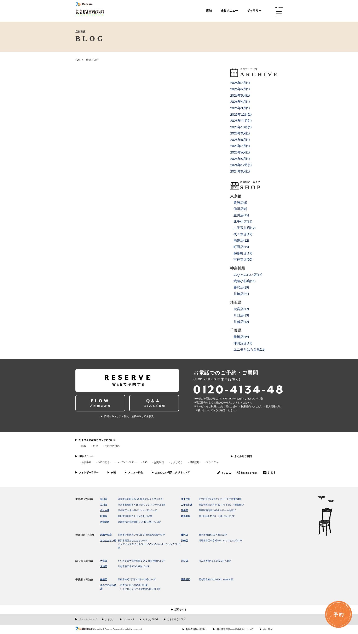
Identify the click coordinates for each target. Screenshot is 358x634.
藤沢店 (184, 535)
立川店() (241, 215)
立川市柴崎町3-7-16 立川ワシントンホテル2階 (141, 505)
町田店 (103, 516)
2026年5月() (240, 95)
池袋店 (184, 510)
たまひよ (109, 619)
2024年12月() (241, 165)
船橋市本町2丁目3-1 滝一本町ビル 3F (137, 579)
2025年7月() (240, 146)
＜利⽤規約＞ (245, 406)
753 (145, 462)
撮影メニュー (229, 10)
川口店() (241, 315)
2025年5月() (240, 159)
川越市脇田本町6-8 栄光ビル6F (133, 566)
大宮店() (241, 309)
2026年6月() (240, 89)
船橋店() (241, 337)
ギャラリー (254, 10)
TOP (77, 60)
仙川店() (240, 209)
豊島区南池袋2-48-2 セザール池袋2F (217, 510)
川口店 (184, 561)
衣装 (113, 472)
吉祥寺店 (104, 522)
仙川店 (103, 499)
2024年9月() (240, 171)
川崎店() (241, 294)
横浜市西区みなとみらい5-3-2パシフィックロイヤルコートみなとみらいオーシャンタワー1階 (149, 544)
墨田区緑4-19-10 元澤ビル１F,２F (217, 516)
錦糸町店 (185, 516)
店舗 (209, 10)
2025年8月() (240, 139)
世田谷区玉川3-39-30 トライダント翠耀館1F (221, 505)
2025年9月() (240, 133)
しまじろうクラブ (176, 619)
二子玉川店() (244, 228)
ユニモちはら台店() (249, 349)
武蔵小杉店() (244, 281)
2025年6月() (240, 152)
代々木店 (104, 510)
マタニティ (212, 462)
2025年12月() (241, 114)
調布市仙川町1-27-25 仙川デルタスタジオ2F (140, 499)
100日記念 (104, 462)
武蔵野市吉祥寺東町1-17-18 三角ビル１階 (139, 522)
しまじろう (177, 462)
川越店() (241, 322)
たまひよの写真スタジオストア (172, 472)
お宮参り (86, 462)
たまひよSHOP (150, 619)
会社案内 (267, 629)
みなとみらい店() (247, 275)
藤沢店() (241, 287)
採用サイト (180, 609)
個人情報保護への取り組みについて (234, 629)
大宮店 (103, 561)
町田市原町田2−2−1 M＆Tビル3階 (135, 516)
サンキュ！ (129, 619)
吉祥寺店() (242, 259)
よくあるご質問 (243, 456)
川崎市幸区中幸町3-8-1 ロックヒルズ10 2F (220, 540)
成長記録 (195, 462)
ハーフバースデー (126, 462)
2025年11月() (241, 120)
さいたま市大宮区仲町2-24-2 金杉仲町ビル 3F (141, 561)
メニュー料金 (135, 472)
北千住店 (185, 499)
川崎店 (184, 540)
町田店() (241, 247)
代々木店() (242, 234)
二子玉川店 (186, 505)
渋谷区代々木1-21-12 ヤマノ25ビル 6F (137, 510)
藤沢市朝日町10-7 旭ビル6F (213, 535)
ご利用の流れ (112, 446)
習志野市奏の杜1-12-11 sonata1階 (216, 579)
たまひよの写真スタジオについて (97, 440)
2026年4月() (240, 101)
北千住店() (242, 221)
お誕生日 (159, 462)
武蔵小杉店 (106, 535)
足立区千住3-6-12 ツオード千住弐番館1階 (220, 499)
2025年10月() (241, 127)
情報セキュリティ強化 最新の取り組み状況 (129, 416)
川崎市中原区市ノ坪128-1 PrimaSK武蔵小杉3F (141, 535)
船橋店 (103, 579)
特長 (83, 446)
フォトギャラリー (89, 472)
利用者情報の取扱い (196, 629)
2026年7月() (240, 83)
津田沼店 (185, 579)
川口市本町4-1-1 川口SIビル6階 (215, 561)
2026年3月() (240, 108)
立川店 (103, 505)
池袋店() (241, 240)
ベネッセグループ (88, 619)
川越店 (103, 566)
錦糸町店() (242, 253)
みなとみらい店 (108, 540)
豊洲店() (240, 202)
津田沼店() (242, 343)
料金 (95, 446)
